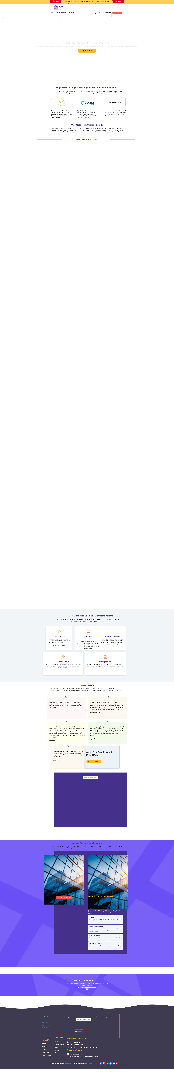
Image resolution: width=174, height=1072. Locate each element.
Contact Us (108, 12)
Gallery (100, 13)
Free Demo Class (117, 12)
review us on (45, 1027)
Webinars (77, 13)
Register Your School (64, 897)
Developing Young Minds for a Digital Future (87, 43)
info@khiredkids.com (98, 3)
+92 (75, 1042)
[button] (79, 1031)
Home (52, 12)
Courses (57, 12)
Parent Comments (86, 13)
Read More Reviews (90, 777)
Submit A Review (93, 761)
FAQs (56, 1053)
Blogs (94, 13)
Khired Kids (45, 1022)
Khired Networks (88, 1063)
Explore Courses (87, 51)
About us (44, 1049)
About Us (63, 12)
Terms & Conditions (47, 1055)
